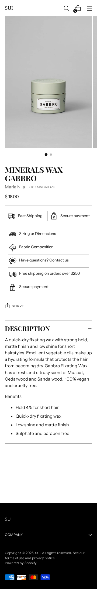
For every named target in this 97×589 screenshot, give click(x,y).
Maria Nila (15, 186)
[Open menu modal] (89, 8)
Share (18, 306)
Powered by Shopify (21, 563)
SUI (37, 553)
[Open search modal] (66, 8)
